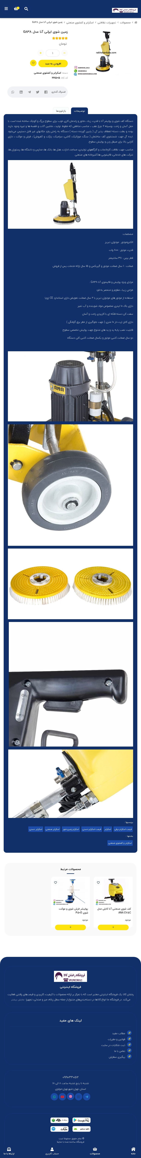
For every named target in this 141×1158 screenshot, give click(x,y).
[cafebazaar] (59, 1120)
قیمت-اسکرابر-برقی (123, 829)
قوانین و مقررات (116, 1039)
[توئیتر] (38, 92)
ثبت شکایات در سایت (113, 1045)
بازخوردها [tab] (61, 111)
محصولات (125, 22)
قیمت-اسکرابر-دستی (91, 829)
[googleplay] (81, 1120)
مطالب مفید (118, 1033)
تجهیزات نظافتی (106, 22)
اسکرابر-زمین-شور (71, 829)
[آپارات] (70, 1096)
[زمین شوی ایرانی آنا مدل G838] (70, 976)
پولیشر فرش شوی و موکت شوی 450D (73, 911)
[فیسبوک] (78, 1096)
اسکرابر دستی (35, 829)
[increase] (40, 53)
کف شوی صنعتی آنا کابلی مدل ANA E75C (114, 911)
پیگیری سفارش (117, 1057)
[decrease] (64, 53)
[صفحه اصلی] (135, 22)
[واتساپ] (13, 92)
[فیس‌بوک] (46, 92)
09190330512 (71, 1077)
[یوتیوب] (62, 1096)
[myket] (59, 1129)
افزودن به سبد (53, 63)
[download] (81, 1129)
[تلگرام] (29, 92)
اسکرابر (107, 829)
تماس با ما (119, 1051)
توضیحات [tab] (79, 111)
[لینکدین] (21, 92)
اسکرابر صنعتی (52, 829)
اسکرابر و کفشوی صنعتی (80, 22)
